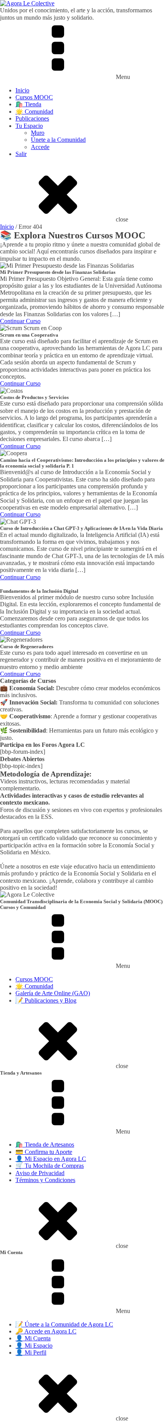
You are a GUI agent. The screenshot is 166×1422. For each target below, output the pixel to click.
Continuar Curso (20, 321)
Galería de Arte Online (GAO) (52, 993)
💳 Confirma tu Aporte (43, 1152)
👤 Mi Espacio (34, 1345)
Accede (40, 147)
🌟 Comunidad (34, 111)
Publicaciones (32, 118)
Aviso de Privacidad (39, 1173)
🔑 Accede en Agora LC (45, 1331)
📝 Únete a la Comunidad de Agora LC (64, 1324)
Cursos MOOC (34, 97)
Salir (21, 154)
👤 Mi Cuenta (33, 1338)
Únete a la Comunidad (58, 139)
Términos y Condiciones (45, 1180)
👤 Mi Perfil (30, 1352)
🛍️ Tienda (28, 104)
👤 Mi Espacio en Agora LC (50, 1158)
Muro (37, 132)
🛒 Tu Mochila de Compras (49, 1165)
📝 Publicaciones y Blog (45, 1000)
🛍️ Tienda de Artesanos (44, 1144)
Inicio (22, 90)
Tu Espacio (29, 125)
